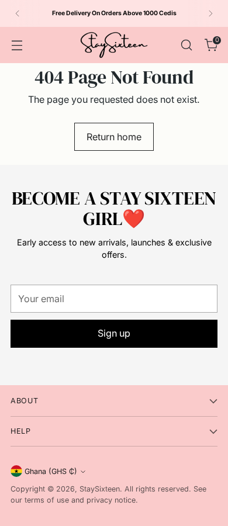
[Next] (210, 13)
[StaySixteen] (114, 45)
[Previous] (17, 13)
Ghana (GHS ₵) (51, 471)
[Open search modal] (186, 45)
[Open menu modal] (17, 45)
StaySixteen (100, 489)
